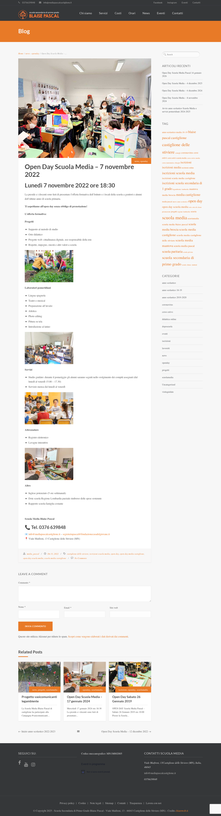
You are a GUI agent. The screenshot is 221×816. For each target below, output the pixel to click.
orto (190, 207)
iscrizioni (122, 689)
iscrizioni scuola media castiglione (178, 178)
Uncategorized (168, 384)
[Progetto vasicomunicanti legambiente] (39, 677)
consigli (178, 153)
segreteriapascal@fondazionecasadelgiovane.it (86, 534)
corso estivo (167, 311)
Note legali (95, 803)
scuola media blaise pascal (175, 224)
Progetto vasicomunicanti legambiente (39, 699)
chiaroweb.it (182, 810)
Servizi (103, 13)
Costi (118, 13)
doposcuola (167, 326)
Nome (22, 606)
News (146, 13)
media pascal (167, 201)
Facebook (158, 2)
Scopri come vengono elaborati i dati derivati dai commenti (98, 636)
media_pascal (33, 553)
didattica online (169, 319)
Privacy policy (67, 803)
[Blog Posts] (78, 731)
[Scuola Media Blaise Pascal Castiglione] (40, 15)
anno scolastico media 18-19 (175, 132)
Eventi (185, 2)
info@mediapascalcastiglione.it (57, 2)
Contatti (196, 2)
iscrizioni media (171, 167)
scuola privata (188, 252)
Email (67, 607)
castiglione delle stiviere (77, 553)
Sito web (114, 607)
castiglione (179, 137)
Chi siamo (85, 13)
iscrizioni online (188, 167)
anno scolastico (169, 282)
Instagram (172, 2)
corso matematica (168, 163)
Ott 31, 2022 (53, 553)
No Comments (81, 558)
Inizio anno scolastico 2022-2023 (38, 731)
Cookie (82, 803)
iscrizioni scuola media (99, 553)
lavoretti (166, 348)
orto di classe (197, 207)
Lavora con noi (153, 803)
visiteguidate (168, 391)
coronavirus (187, 152)
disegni (177, 163)
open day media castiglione (132, 553)
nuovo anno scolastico (180, 202)
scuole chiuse (186, 265)
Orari (132, 13)
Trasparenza (136, 803)
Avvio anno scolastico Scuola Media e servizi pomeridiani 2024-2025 (179, 110)
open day (115, 553)
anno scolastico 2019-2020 (174, 297)
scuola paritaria (172, 251)
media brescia (169, 194)
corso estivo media (193, 158)
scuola (193, 211)
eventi (165, 333)
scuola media (174, 217)
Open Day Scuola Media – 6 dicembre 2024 (182, 90)
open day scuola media (33, 558)
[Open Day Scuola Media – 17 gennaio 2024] (85, 677)
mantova (193, 189)
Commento (24, 582)
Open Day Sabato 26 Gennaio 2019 (126, 699)
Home (20, 53)
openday (35, 53)
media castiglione (188, 194)
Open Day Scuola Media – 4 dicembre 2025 (182, 83)
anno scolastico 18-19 (172, 290)
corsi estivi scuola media (177, 158)
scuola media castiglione (55, 558)
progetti (41, 689)
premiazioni (166, 212)
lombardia (185, 189)
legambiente (177, 189)
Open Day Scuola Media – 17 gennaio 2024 (84, 699)
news (28, 53)
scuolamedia (51, 689)
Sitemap (109, 803)
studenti (194, 265)
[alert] (110, 772)
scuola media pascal (184, 246)
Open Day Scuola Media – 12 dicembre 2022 (124, 731)
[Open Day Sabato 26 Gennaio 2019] (130, 677)
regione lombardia (183, 212)
